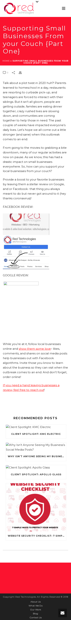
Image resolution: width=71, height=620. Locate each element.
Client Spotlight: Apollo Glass (36, 474)
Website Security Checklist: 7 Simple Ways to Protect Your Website (37, 535)
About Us (35, 601)
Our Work (35, 609)
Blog (35, 613)
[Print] (22, 72)
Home (6, 61)
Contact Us (36, 617)
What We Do (36, 605)
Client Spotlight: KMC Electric (36, 434)
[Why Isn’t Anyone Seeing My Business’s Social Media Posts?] (36, 447)
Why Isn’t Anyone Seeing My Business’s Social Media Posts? (37, 456)
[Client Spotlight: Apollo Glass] (36, 467)
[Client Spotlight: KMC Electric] (36, 427)
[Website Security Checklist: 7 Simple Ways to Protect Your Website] (36, 507)
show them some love (35, 348)
